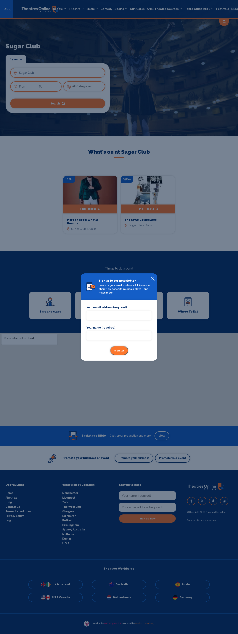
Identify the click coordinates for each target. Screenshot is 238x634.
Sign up (119, 350)
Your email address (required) (106, 307)
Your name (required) (100, 327)
